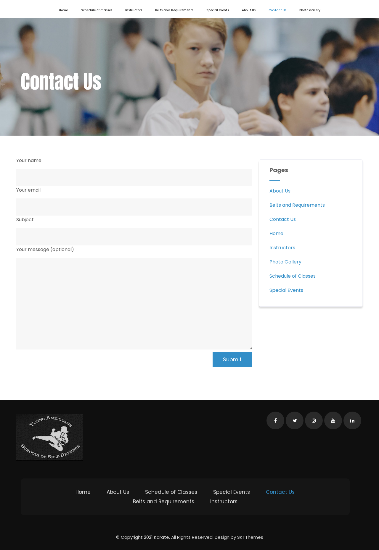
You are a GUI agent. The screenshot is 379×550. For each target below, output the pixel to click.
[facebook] (275, 420)
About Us (249, 10)
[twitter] (294, 420)
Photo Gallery (309, 10)
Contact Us (277, 10)
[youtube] (333, 420)
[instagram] (314, 420)
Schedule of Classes (96, 10)
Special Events (217, 10)
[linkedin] (352, 420)
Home (63, 10)
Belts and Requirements (174, 10)
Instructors (133, 10)
